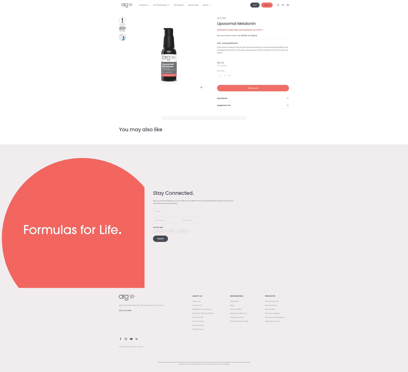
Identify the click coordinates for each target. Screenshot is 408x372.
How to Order (236, 309)
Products (143, 5)
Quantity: (221, 71)
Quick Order (193, 5)
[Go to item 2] (122, 29)
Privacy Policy (198, 325)
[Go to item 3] (122, 37)
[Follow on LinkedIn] (136, 338)
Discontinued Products (275, 317)
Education (234, 301)
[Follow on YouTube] (131, 338)
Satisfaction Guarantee (202, 309)
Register (267, 5)
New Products (271, 305)
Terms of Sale (198, 321)
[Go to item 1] (122, 20)
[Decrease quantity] (220, 75)
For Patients (179, 5)
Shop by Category (272, 313)
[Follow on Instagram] (125, 338)
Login (255, 5)
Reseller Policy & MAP (239, 321)
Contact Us (197, 305)
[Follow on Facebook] (120, 338)
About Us (196, 301)
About (205, 5)
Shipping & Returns (238, 313)
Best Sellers (270, 309)
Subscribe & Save (272, 321)
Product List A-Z (272, 301)
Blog (232, 305)
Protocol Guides (237, 317)
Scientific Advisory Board (202, 313)
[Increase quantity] (229, 75)
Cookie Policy (198, 329)
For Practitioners (160, 5)
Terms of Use (197, 317)
